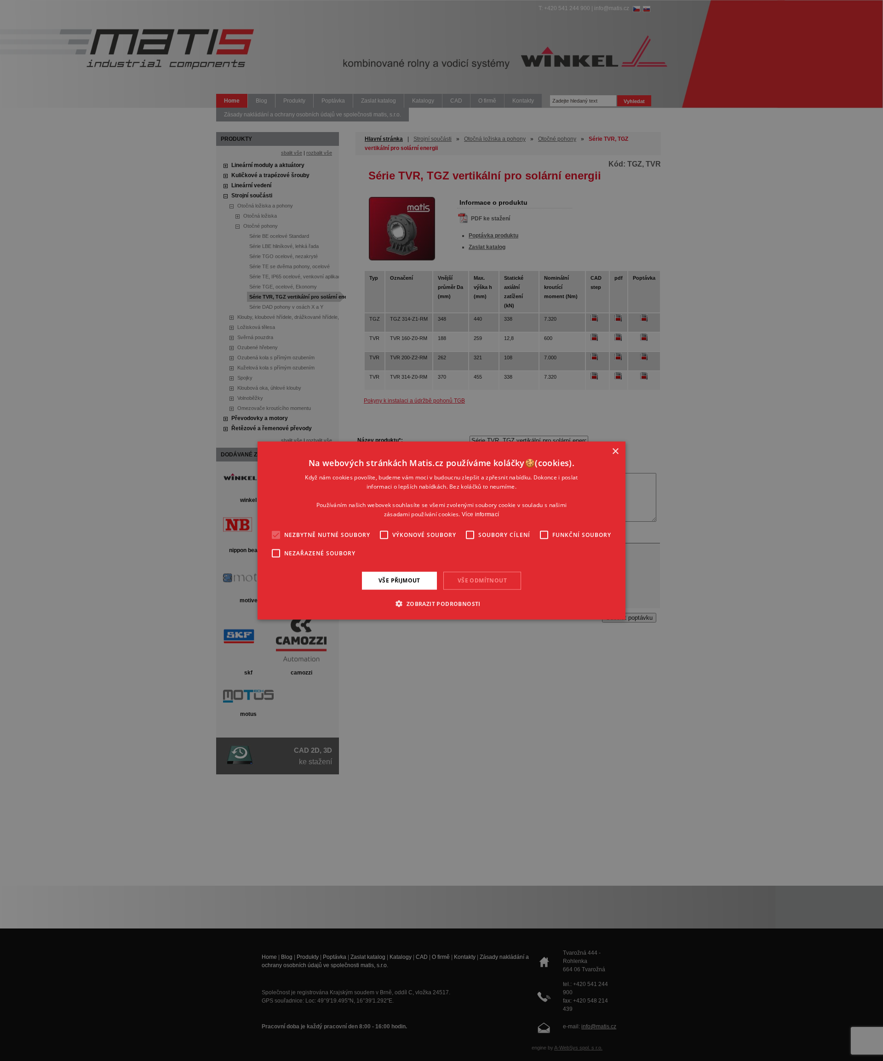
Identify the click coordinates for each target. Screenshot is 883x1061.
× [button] (615, 451)
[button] (441, 603)
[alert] (441, 530)
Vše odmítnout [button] (482, 580)
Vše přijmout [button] (399, 580)
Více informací (480, 514)
